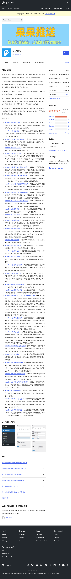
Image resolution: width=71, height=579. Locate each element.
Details (6, 63)
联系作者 (5, 498)
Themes (22, 534)
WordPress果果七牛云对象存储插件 (16, 201)
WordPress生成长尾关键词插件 (15, 139)
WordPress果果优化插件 (13, 332)
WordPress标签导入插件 (13, 148)
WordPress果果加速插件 (13, 256)
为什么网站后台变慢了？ (10, 486)
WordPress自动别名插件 (13, 122)
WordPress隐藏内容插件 (13, 251)
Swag (56, 541)
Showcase (22, 531)
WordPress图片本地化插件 (13, 265)
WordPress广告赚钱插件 (13, 390)
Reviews (15, 63)
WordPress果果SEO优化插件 (14, 399)
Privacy (4, 541)
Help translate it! (50, 14)
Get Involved (58, 531)
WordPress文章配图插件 (13, 245)
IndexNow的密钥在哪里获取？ (12, 474)
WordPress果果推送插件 (13, 228)
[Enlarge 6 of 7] (43, 433)
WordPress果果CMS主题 (13, 273)
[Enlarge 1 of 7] (13, 428)
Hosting (4, 538)
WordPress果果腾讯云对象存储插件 (16, 184)
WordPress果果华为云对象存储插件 (16, 175)
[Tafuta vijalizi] (21, 20)
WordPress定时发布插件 (13, 131)
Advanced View (54, 99)
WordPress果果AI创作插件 (13, 153)
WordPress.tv (41, 541)
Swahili (8, 565)
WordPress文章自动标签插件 (14, 290)
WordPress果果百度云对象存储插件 (16, 167)
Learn (38, 531)
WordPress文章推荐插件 (13, 354)
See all (67, 133)
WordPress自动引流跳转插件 (14, 410)
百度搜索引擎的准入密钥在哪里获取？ (14, 463)
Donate (57, 538)
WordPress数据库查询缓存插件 (15, 374)
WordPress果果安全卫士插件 (14, 362)
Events (56, 534)
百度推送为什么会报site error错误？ (14, 480)
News (4, 534)
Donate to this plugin (56, 168)
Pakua (66, 53)
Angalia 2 (66, 94)
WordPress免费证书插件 (13, 209)
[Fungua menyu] (68, 3)
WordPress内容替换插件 (13, 220)
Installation (26, 63)
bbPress (5, 554)
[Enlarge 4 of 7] (28, 443)
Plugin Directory (7, 8)
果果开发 (18, 54)
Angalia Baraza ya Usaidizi (58, 150)
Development (39, 63)
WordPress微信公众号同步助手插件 (16, 382)
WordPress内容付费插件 (13, 215)
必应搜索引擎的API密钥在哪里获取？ (14, 469)
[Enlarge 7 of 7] (43, 443)
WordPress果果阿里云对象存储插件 (16, 192)
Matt (4, 550)
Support (39, 534)
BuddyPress (7, 557)
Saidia (67, 63)
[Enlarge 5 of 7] (43, 428)
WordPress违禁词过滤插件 (13, 318)
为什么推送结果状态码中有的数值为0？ (15, 492)
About (4, 531)
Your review (53, 133)
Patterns (22, 541)
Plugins (21, 538)
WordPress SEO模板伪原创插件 (15, 346)
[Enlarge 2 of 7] (28, 428)
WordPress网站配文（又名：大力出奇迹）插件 (20, 295)
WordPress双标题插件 (12, 240)
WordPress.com (8, 547)
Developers (40, 538)
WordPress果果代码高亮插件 (14, 284)
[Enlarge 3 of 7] (28, 434)
